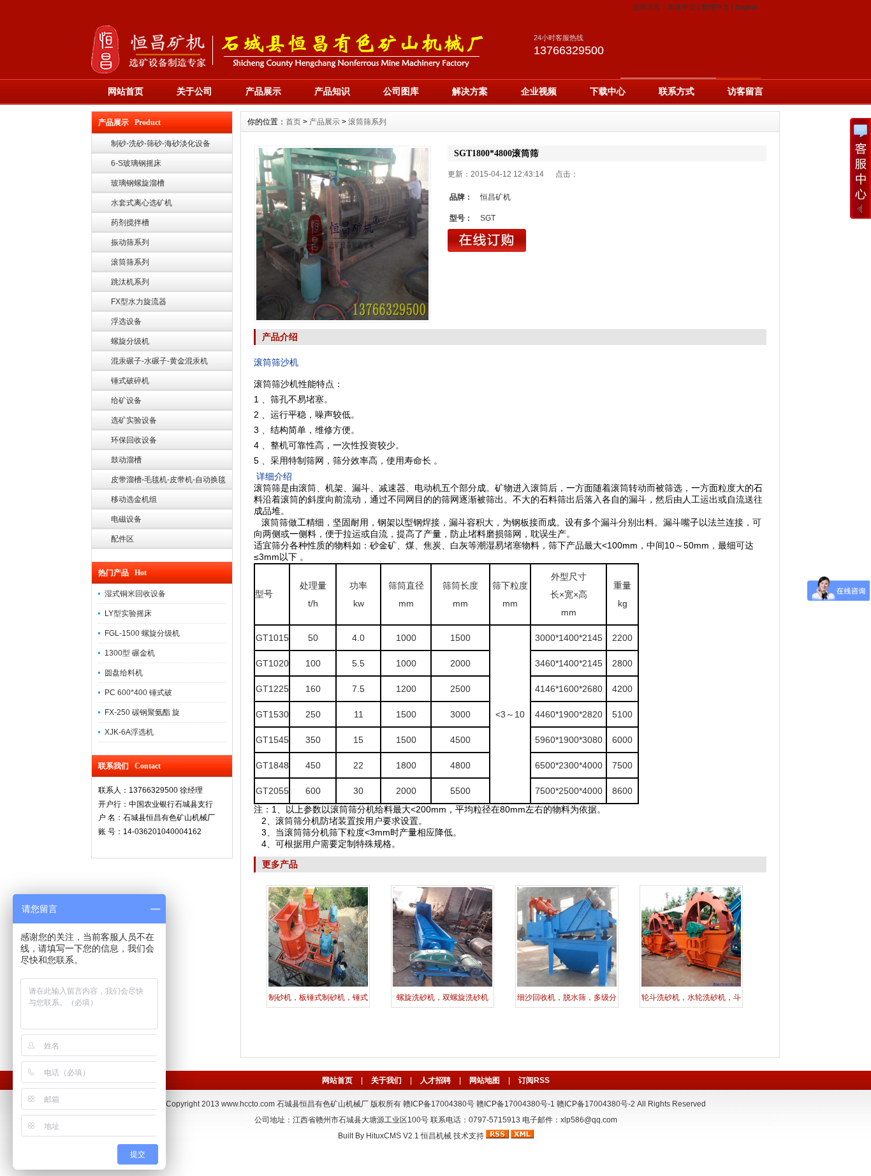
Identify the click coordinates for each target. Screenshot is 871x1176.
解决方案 (470, 91)
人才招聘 (435, 1080)
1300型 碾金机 (130, 653)
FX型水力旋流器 (138, 301)
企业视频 (539, 91)
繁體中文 (715, 7)
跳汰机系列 (130, 281)
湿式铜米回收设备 (135, 593)
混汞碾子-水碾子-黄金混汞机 (159, 360)
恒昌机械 (436, 1135)
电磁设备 (126, 519)
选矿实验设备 (134, 420)
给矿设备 (126, 400)
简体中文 (682, 7)
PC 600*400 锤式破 (138, 692)
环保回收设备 (134, 440)
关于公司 (194, 91)
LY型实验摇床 (128, 613)
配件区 (122, 538)
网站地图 (484, 1080)
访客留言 (745, 91)
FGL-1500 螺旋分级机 (142, 633)
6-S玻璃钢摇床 (136, 163)
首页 (293, 121)
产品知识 (332, 91)
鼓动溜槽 (126, 459)
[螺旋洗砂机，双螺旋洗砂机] (443, 985)
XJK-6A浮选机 (129, 732)
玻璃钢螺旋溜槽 (138, 183)
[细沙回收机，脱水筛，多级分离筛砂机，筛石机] (567, 985)
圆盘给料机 (124, 672)
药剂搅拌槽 (130, 222)
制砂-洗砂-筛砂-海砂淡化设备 (160, 143)
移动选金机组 (134, 499)
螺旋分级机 (130, 341)
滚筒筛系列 (130, 262)
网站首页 (125, 91)
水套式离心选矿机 (141, 202)
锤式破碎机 (130, 380)
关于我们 (386, 1080)
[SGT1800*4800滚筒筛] (342, 234)
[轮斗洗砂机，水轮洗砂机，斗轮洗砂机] (691, 985)
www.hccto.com (248, 1103)
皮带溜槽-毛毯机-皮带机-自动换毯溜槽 (168, 482)
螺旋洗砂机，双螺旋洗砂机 (442, 997)
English (746, 7)
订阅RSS (534, 1080)
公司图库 (401, 91)
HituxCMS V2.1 (392, 1135)
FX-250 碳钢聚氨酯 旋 (142, 712)
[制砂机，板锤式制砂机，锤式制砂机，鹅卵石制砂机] (318, 985)
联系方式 (676, 91)
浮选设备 (126, 321)
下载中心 (608, 91)
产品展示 (263, 91)
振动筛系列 (130, 242)
